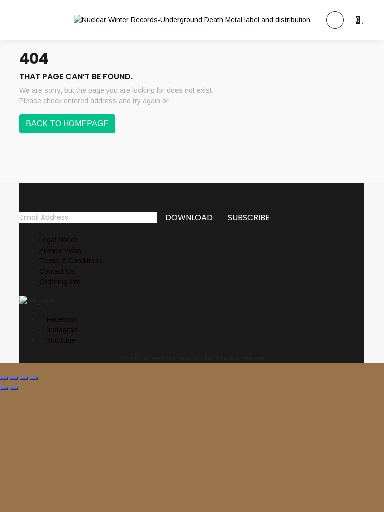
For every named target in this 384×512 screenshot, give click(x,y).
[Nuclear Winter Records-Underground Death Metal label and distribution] (192, 20)
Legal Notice (59, 240)
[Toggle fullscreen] (14, 378)
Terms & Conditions (71, 261)
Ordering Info (60, 282)
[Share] (24, 378)
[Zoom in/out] (4, 378)
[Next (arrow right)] (14, 389)
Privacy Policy (61, 250)
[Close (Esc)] (34, 378)
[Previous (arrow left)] (4, 389)
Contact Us (57, 272)
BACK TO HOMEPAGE (67, 124)
